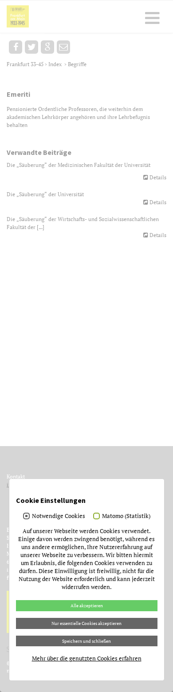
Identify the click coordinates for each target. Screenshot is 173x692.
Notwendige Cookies (58, 516)
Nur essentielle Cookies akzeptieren (86, 623)
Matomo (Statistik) (126, 516)
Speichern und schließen (86, 641)
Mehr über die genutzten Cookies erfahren (87, 658)
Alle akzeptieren (87, 605)
